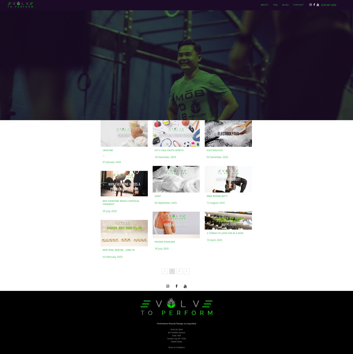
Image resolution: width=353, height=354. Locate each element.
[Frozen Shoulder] (176, 225)
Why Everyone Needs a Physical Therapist (121, 203)
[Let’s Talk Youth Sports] (176, 133)
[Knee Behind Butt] (228, 179)
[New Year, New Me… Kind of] (124, 233)
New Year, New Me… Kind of (119, 250)
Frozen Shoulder (165, 242)
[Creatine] (124, 133)
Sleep (158, 196)
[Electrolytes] (228, 133)
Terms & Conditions (176, 347)
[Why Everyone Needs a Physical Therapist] (124, 184)
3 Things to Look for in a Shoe (225, 233)
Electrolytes (215, 150)
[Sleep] (176, 179)
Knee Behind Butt (217, 196)
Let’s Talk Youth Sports (169, 150)
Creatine (108, 150)
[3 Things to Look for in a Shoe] (228, 221)
